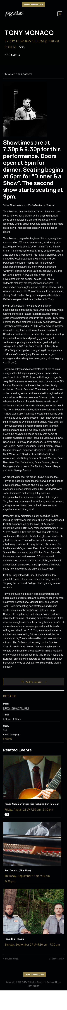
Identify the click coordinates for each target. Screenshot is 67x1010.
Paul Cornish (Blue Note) (18, 870)
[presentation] (32, 777)
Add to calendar (34, 681)
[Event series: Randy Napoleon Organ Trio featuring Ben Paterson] (7, 814)
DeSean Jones (11, 958)
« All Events (12, 54)
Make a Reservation (33, 4)
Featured (7, 738)
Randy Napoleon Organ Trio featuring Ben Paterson (32, 803)
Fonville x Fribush (14, 938)
